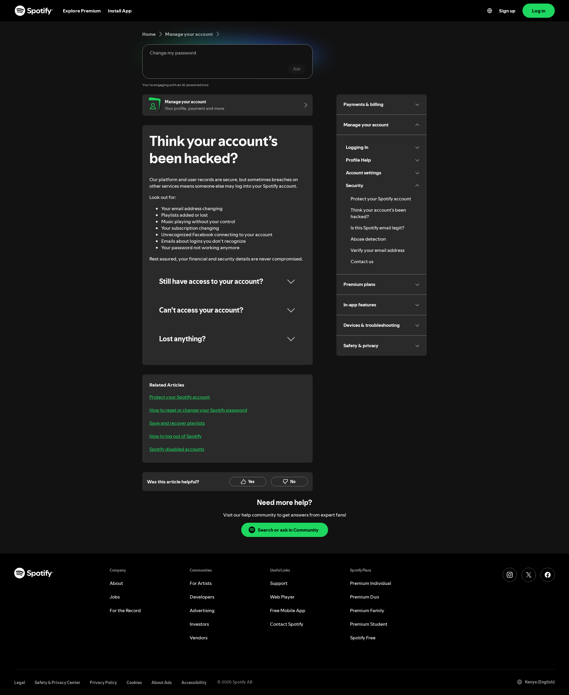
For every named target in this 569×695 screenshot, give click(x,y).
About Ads (161, 683)
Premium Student (368, 624)
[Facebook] (548, 575)
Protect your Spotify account (179, 397)
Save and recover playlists (177, 423)
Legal (19, 683)
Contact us (362, 261)
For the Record (125, 610)
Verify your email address (378, 250)
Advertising (202, 610)
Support (278, 583)
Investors (199, 624)
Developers (202, 596)
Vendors (198, 637)
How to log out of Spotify (175, 436)
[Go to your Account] (304, 105)
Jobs (115, 596)
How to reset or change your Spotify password (198, 410)
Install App (120, 10)
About (116, 583)
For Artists (201, 583)
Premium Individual (370, 583)
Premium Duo (364, 596)
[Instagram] (510, 575)
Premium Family (367, 610)
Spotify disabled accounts (176, 449)
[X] (529, 575)
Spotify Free (362, 637)
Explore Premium (82, 10)
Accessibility (194, 683)
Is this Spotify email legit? (377, 227)
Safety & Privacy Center (57, 683)
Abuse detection (368, 239)
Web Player (282, 596)
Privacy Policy (103, 683)
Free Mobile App (287, 610)
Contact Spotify (286, 624)
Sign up (507, 10)
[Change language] (489, 10)
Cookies (134, 683)
